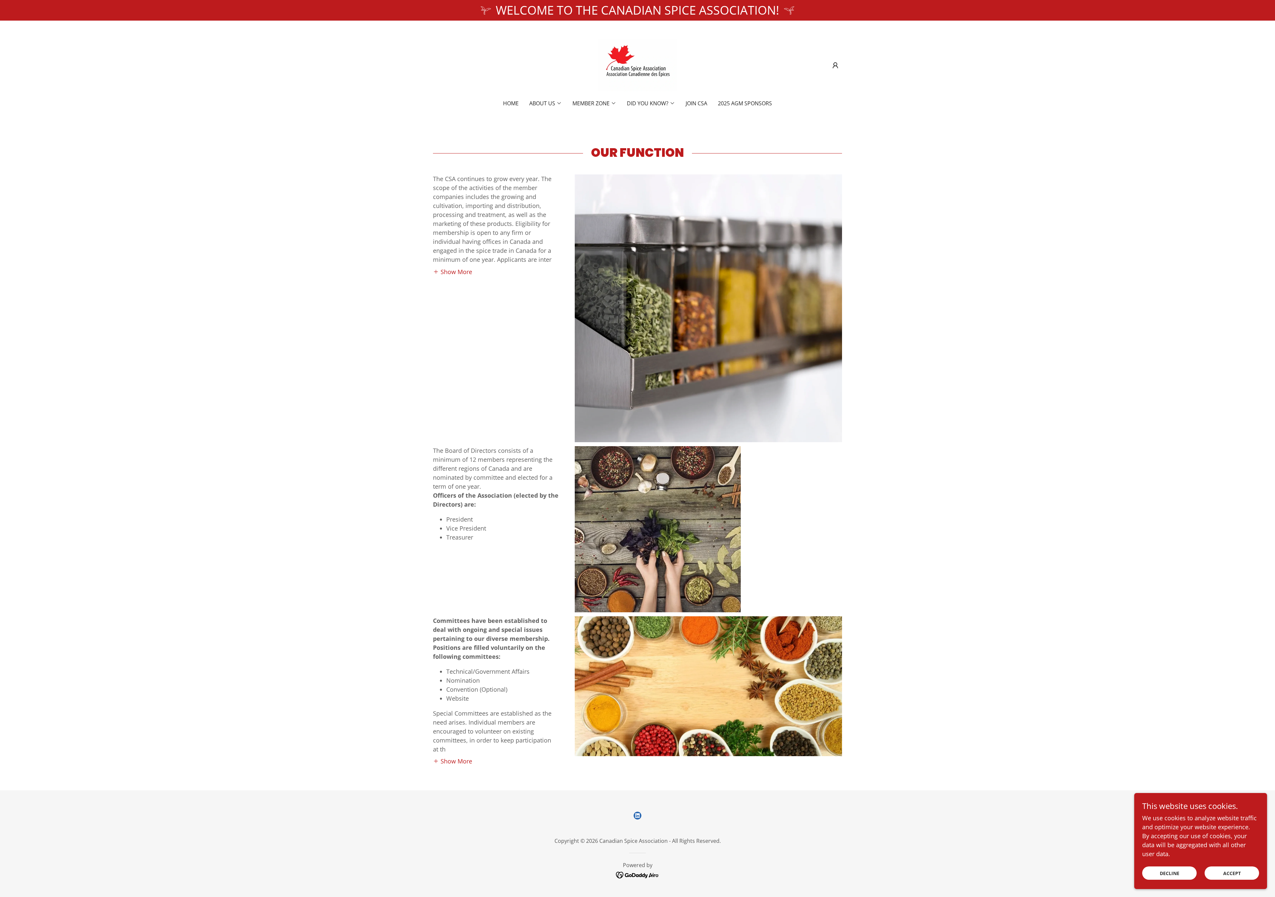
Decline (1169, 873)
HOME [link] (511, 103)
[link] (637, 64)
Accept (1232, 873)
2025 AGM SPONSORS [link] (745, 103)
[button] (835, 65)
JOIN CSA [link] (696, 103)
